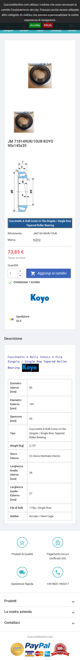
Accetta (35, 25)
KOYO (37, 239)
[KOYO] (40, 298)
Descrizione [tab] (13, 339)
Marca (11, 239)
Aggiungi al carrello (49, 273)
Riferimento (15, 233)
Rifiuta (48, 25)
